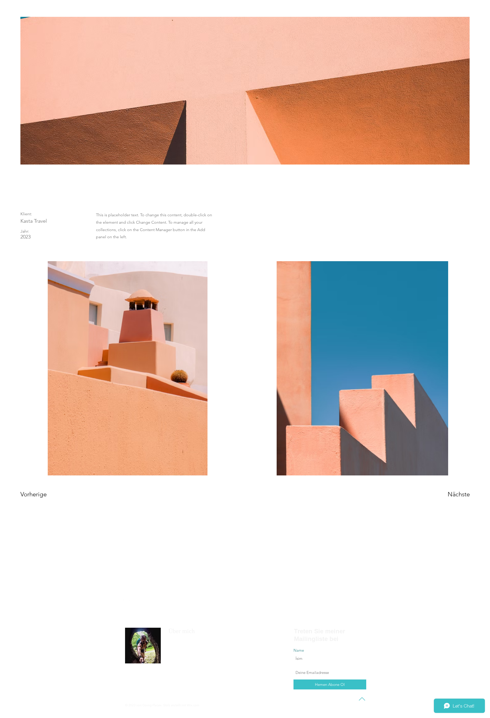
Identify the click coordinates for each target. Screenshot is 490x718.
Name (298, 650)
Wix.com (193, 705)
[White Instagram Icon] (126, 603)
